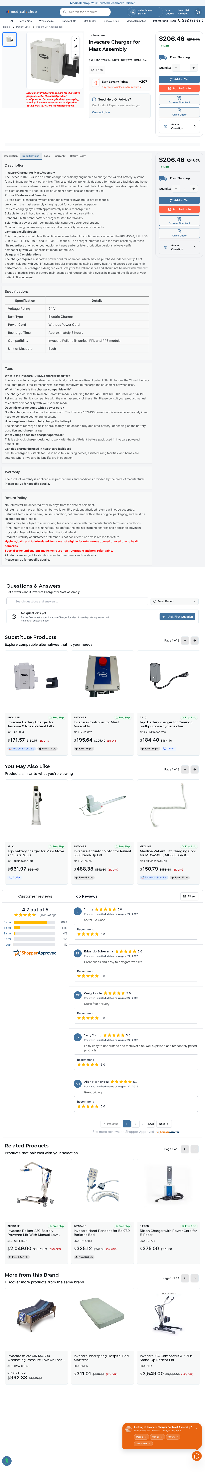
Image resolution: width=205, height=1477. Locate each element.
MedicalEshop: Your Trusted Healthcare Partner (102, 3)
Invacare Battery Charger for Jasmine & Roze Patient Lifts (30, 724)
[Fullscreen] (75, 39)
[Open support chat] (197, 1456)
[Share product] (75, 47)
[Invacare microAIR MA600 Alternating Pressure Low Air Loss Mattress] (36, 1313)
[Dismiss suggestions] (196, 1428)
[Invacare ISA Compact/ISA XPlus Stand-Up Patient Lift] (168, 1313)
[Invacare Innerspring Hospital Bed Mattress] (102, 1313)
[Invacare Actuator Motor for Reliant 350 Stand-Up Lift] (102, 805)
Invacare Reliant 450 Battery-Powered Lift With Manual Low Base (32, 1235)
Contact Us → (101, 112)
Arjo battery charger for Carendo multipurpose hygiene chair (166, 724)
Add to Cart (182, 79)
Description (11, 155)
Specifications (30, 155)
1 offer (170, 748)
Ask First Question (180, 616)
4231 (150, 1123)
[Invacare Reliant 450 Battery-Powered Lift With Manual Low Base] (36, 1184)
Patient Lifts (23, 26)
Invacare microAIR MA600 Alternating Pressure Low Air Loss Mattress (34, 1360)
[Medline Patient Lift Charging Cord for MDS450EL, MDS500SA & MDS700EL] (168, 805)
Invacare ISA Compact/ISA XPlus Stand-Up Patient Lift (166, 1358)
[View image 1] (9, 39)
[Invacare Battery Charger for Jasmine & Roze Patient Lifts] (36, 676)
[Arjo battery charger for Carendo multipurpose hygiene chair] (168, 676)
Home (6, 26)
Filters (192, 896)
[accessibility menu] (7, 1461)
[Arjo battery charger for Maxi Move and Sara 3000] (36, 805)
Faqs (47, 155)
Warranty (60, 155)
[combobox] (175, 601)
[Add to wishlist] (75, 55)
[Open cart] (198, 12)
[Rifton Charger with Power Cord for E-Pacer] (168, 1184)
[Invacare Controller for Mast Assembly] (102, 676)
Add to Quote (182, 88)
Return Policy (78, 155)
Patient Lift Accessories (49, 26)
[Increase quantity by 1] (194, 68)
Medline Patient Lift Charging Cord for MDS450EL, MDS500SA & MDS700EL (168, 855)
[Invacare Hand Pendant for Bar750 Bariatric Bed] (102, 1184)
